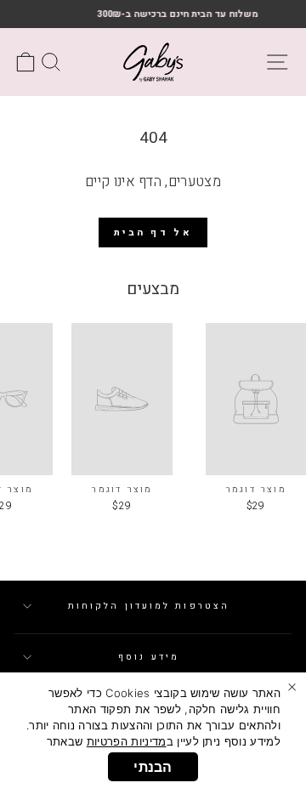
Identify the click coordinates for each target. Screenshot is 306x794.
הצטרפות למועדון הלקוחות (149, 605)
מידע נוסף (148, 656)
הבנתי (153, 766)
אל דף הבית (153, 232)
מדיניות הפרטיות (127, 741)
